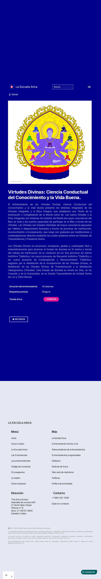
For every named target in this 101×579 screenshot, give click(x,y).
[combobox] (8, 575)
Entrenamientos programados (66, 455)
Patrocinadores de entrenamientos (68, 449)
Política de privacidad (62, 483)
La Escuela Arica (19, 449)
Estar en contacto (60, 503)
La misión (15, 478)
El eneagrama (18, 472)
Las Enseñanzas (19, 455)
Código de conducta (20, 466)
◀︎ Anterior (18, 319)
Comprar (51, 299)
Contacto (59, 493)
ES (6, 575)
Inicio (13, 438)
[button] (89, 87)
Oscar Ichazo (17, 444)
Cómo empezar (18, 483)
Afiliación (56, 461)
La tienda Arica (59, 438)
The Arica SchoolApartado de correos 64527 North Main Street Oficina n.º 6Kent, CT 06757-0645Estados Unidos (23, 506)
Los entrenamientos (20, 461)
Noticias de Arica (60, 466)
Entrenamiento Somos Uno (65, 444)
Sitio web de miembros (63, 472)
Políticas (56, 478)
